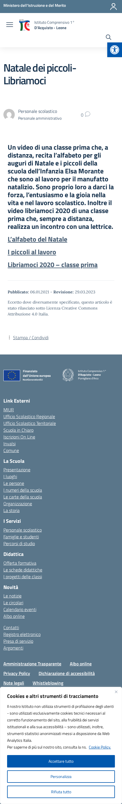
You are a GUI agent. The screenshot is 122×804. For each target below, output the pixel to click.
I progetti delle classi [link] (22, 576)
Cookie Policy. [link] (100, 747)
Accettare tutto (61, 761)
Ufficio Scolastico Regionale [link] (29, 416)
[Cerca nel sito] (108, 38)
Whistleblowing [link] (48, 683)
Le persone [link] (13, 483)
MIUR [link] (8, 409)
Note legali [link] (13, 683)
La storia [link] (11, 510)
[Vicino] (116, 691)
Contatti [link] (11, 627)
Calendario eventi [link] (19, 609)
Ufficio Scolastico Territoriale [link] (29, 423)
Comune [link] (11, 450)
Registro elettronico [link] (22, 634)
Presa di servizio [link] (18, 641)
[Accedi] (113, 6)
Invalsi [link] (9, 443)
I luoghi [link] (10, 476)
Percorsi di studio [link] (19, 543)
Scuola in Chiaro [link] (18, 430)
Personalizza (61, 776)
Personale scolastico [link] (22, 529)
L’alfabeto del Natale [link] (37, 239)
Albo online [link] (14, 616)
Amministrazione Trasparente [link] (32, 663)
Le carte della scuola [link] (22, 496)
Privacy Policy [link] (16, 673)
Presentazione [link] (16, 469)
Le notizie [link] (12, 595)
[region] (61, 745)
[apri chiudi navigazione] (9, 25)
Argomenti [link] (13, 647)
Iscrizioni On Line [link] (19, 436)
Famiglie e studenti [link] (21, 536)
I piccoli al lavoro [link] (32, 252)
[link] (114, 49)
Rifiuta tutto (61, 792)
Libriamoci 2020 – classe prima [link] (53, 264)
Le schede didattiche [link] (22, 569)
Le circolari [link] (13, 602)
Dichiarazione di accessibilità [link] (67, 673)
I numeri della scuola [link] (22, 490)
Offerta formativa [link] (19, 563)
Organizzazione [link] (17, 503)
